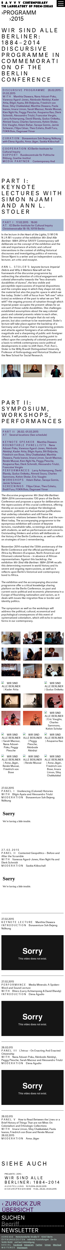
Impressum (22, 1247)
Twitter (38, 1244)
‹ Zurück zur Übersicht (21, 1205)
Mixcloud (57, 1244)
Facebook (17, 1244)
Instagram (29, 1244)
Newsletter (19, 1229)
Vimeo (48, 1244)
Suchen (13, 1216)
